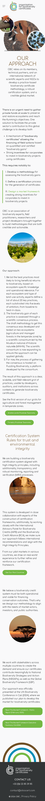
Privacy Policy (28, 796)
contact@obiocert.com (22, 790)
